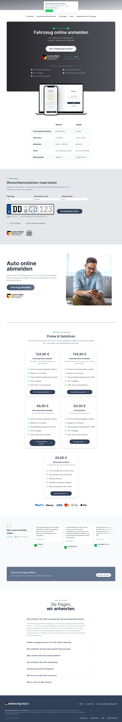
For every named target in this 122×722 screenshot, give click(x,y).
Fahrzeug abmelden (20, 287)
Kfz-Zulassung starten (61, 48)
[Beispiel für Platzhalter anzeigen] (49, 216)
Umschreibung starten (78, 392)
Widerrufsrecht (112, 718)
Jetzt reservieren (60, 493)
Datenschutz (94, 718)
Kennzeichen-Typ (41, 196)
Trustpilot (40, 546)
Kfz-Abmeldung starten (41, 443)
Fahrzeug (10, 196)
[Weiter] (12, 541)
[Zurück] (8, 541)
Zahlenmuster (67, 196)
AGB (102, 718)
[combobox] (20, 199)
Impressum (83, 718)
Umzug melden (78, 442)
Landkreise (90, 704)
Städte (81, 704)
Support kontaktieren (103, 575)
